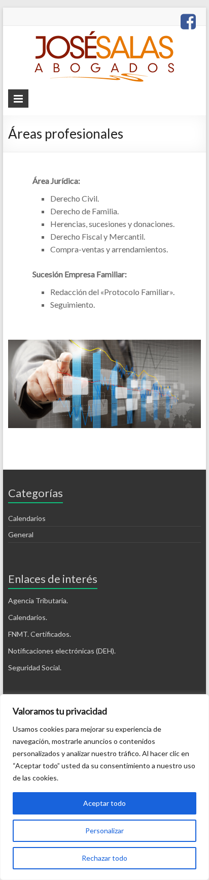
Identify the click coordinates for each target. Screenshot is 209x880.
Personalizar (104, 830)
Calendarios (27, 518)
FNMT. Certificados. (39, 634)
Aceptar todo (104, 803)
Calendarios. (27, 617)
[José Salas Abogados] (104, 36)
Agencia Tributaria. (38, 600)
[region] (104, 787)
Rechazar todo (104, 858)
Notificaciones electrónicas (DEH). (62, 650)
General (20, 534)
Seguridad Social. (34, 667)
